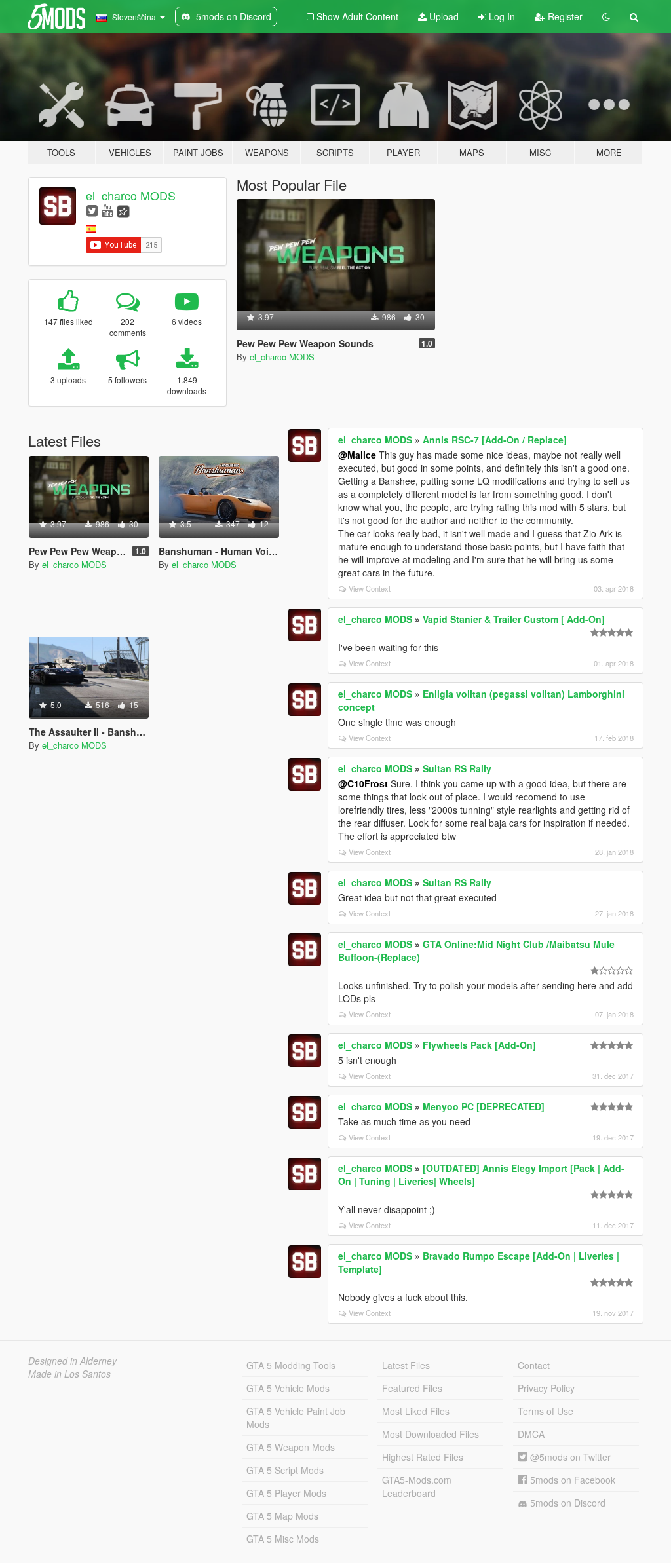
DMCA (531, 1434)
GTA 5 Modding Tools (291, 1365)
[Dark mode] (606, 16)
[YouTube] (107, 209)
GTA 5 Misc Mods (282, 1538)
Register (564, 16)
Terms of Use (545, 1411)
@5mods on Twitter (569, 1456)
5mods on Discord (566, 1502)
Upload (443, 16)
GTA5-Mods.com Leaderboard (416, 1486)
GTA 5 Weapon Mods (290, 1447)
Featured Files (412, 1388)
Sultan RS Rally (457, 768)
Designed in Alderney (72, 1360)
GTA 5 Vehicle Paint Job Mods (295, 1417)
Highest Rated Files (422, 1456)
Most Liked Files (416, 1411)
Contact (534, 1365)
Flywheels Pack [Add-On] (479, 1044)
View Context (370, 588)
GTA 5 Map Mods (282, 1515)
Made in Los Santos (69, 1373)
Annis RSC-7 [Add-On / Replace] (495, 439)
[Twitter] (92, 209)
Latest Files (406, 1365)
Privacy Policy (546, 1388)
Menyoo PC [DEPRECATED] (484, 1106)
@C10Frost (363, 783)
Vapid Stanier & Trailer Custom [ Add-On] (514, 619)
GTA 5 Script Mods (285, 1470)
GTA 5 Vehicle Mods (288, 1388)
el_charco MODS (131, 195)
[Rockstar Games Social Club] (123, 209)
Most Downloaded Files (430, 1434)
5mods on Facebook (571, 1479)
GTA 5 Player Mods (286, 1492)
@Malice (357, 454)
